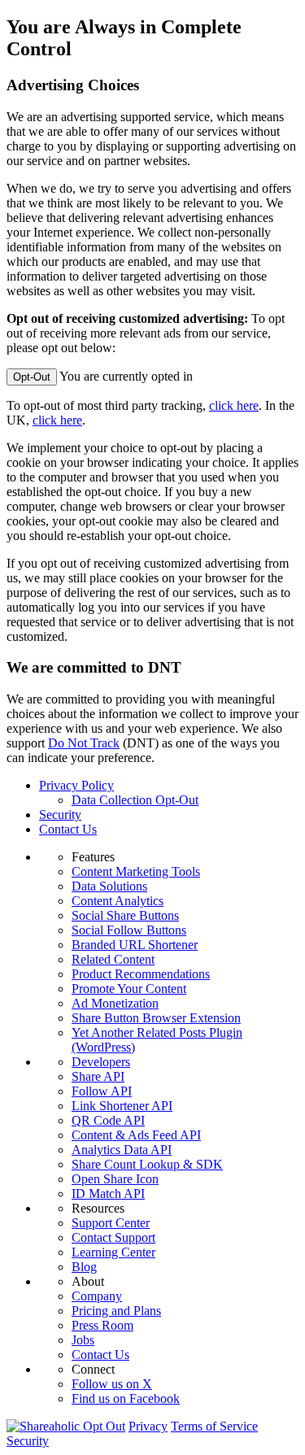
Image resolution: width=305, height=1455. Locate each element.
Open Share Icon (115, 1179)
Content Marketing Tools (136, 871)
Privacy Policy (76, 785)
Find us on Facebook (126, 1398)
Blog (84, 1267)
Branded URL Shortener (135, 945)
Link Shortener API (122, 1106)
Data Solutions (109, 886)
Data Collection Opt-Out (135, 800)
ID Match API (108, 1193)
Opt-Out (31, 377)
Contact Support (113, 1237)
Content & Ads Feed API (136, 1135)
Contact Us (68, 829)
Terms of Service (214, 1426)
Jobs (83, 1340)
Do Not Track (84, 743)
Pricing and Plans (116, 1311)
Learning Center (113, 1252)
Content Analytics (117, 901)
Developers (101, 1062)
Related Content (113, 959)
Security (60, 814)
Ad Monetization (115, 1003)
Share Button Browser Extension (156, 1018)
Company (97, 1296)
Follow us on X (112, 1384)
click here (234, 405)
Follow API (102, 1091)
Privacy (148, 1426)
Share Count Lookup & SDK (147, 1164)
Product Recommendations (141, 974)
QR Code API (108, 1120)
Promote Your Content (129, 988)
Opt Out (104, 1426)
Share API (98, 1076)
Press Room (102, 1325)
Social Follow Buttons (129, 930)
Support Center (111, 1223)
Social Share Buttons (125, 915)
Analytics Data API (122, 1150)
